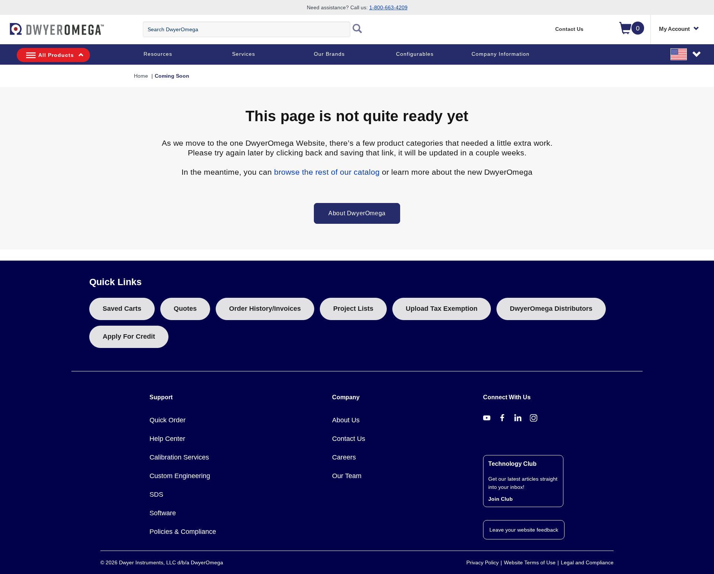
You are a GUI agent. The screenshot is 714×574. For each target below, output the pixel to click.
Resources (158, 54)
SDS (156, 494)
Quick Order (167, 420)
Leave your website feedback (523, 530)
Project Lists (353, 308)
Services (243, 54)
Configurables (415, 54)
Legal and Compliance (587, 562)
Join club (500, 499)
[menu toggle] (32, 54)
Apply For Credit (129, 336)
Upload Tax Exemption (441, 308)
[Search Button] (357, 29)
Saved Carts (122, 308)
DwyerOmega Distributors (551, 308)
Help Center (167, 438)
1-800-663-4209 (388, 7)
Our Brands (329, 54)
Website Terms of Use (530, 562)
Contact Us (569, 29)
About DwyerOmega (357, 213)
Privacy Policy (482, 562)
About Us (346, 420)
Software (162, 513)
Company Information (501, 54)
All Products (56, 55)
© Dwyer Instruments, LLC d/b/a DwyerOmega (161, 562)
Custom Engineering (179, 476)
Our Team (346, 476)
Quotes (185, 308)
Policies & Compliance (182, 531)
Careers (344, 457)
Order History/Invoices (265, 308)
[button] (686, 54)
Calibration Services (179, 457)
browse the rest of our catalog (327, 172)
